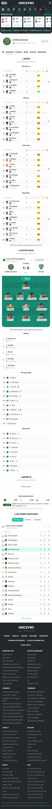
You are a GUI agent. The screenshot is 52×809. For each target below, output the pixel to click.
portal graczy (26, 645)
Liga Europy (6, 658)
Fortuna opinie (7, 772)
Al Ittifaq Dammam (36, 30)
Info (3, 52)
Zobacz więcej (26, 618)
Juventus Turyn (32, 684)
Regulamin (33, 636)
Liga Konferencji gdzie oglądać (13, 717)
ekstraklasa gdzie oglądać (11, 704)
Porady (29, 747)
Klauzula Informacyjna (35, 640)
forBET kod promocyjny (10, 778)
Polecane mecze (32, 751)
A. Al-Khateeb (11, 348)
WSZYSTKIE (47, 14)
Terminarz (18, 52)
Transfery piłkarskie (34, 754)
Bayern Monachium (33, 668)
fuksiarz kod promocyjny (11, 788)
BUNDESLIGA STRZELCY (9, 754)
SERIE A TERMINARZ (33, 711)
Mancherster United (34, 664)
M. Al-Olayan (11, 354)
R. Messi (10, 341)
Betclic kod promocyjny (35, 775)
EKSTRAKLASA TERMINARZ (35, 702)
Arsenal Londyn (32, 671)
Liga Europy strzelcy (9, 735)
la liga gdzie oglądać (9, 695)
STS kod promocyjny (34, 769)
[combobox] (45, 41)
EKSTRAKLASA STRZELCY (9, 741)
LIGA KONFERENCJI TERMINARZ (36, 698)
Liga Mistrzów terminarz (35, 692)
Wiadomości (42, 52)
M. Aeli (10, 352)
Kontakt (7, 636)
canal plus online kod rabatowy (13, 710)
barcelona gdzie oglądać (11, 692)
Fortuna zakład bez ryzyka (36, 791)
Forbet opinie (7, 785)
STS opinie (5, 769)
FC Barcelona (32, 655)
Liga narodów (7, 684)
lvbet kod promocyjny (35, 788)
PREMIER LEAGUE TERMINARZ (36, 705)
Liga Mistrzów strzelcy (10, 731)
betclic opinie (32, 778)
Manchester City (33, 677)
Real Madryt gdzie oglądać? (12, 782)
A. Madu (10, 345)
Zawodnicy (10, 52)
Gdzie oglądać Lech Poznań (11, 723)
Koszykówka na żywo (34, 741)
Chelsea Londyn (32, 674)
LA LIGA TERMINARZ (33, 708)
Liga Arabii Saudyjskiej (21, 30)
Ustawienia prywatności (16, 640)
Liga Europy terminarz (35, 695)
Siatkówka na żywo (33, 731)
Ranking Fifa (31, 744)
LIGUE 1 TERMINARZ (33, 718)
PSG (28, 680)
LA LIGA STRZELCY (7, 747)
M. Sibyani (11, 365)
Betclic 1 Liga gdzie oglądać (11, 713)
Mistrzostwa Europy (34, 757)
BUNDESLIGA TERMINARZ (34, 714)
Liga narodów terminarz (35, 721)
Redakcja (15, 636)
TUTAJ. (24, 506)
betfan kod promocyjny (35, 785)
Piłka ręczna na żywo (34, 735)
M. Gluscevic (12, 339)
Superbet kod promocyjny (36, 782)
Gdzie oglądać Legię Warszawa (12, 720)
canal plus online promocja (12, 707)
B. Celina (11, 359)
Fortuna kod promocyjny (36, 772)
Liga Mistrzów (7, 655)
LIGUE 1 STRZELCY (7, 757)
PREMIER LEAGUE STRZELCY (10, 744)
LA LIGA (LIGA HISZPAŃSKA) (10, 671)
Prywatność (43, 636)
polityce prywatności (44, 806)
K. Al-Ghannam (12, 361)
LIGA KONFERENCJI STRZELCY (11, 738)
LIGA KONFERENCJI (8, 661)
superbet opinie (7, 775)
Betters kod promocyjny (11, 794)
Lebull (4, 791)
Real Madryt (31, 658)
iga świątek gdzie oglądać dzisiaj (11, 699)
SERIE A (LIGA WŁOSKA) (9, 674)
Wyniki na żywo (7, 14)
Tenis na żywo (32, 738)
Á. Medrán (11, 368)
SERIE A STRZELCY (7, 751)
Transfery (33, 52)
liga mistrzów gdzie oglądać (37, 760)
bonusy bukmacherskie (10, 798)
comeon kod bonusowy (35, 798)
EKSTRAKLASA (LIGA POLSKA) (11, 664)
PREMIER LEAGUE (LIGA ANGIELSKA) (12, 668)
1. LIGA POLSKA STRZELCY (10, 760)
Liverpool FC (31, 661)
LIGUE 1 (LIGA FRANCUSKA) (10, 680)
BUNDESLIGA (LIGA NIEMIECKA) (11, 677)
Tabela (26, 52)
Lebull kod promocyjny (35, 794)
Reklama (24, 636)
